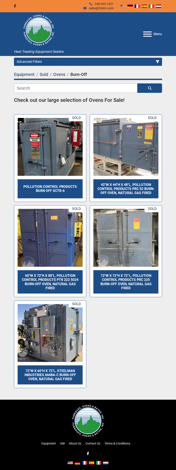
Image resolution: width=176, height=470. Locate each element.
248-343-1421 (104, 4)
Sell (62, 443)
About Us (75, 443)
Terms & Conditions (117, 443)
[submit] (149, 88)
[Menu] (147, 34)
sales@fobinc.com (101, 8)
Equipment (48, 443)
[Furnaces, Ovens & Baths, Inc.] (88, 420)
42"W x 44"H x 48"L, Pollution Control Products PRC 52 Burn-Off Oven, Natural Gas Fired (126, 189)
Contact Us (92, 443)
